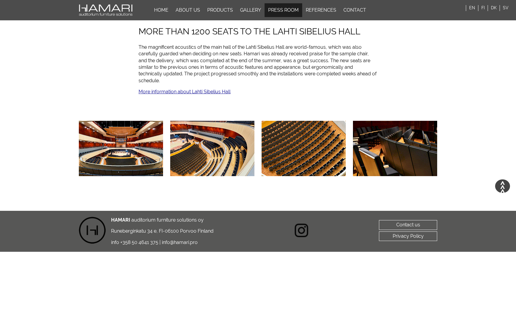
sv (506, 7)
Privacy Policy (408, 236)
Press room (283, 10)
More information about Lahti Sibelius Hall (185, 91)
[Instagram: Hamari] (301, 231)
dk (494, 7)
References (321, 10)
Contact (354, 10)
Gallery (250, 10)
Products (220, 10)
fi (483, 7)
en (472, 7)
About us (188, 10)
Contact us (408, 225)
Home (161, 10)
